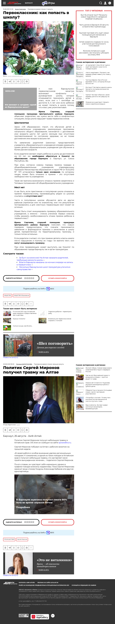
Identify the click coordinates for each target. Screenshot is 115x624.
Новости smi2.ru (10, 357)
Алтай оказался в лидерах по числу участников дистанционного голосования (94, 44)
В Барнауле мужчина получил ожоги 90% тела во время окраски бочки (41, 501)
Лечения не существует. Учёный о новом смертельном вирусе (97, 103)
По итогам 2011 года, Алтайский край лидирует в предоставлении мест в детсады (24, 313)
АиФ (18, 425)
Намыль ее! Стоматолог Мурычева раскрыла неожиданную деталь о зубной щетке (98, 384)
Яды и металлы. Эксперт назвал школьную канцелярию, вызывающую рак (97, 406)
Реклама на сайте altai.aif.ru (48, 582)
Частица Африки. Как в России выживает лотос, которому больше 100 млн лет (98, 81)
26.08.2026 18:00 (8, 364)
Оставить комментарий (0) (57, 278)
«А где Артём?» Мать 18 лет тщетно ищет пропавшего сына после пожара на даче (98, 67)
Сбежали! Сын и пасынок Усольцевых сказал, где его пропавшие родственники (99, 392)
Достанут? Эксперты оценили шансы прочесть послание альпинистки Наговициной (99, 89)
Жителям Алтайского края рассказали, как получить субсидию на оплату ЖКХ (94, 53)
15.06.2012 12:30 (8, 9)
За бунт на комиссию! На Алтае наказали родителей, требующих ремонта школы (42, 259)
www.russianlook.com (15, 76)
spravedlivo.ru (65, 443)
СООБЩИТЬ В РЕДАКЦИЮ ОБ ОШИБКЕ (84, 585)
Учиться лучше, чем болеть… (23, 326)
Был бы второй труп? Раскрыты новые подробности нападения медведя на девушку (94, 17)
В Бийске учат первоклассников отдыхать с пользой (59, 319)
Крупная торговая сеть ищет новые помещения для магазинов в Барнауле (94, 35)
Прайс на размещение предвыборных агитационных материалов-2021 (44, 585)
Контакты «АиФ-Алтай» (27, 582)
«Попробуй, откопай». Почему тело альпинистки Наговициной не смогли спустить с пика (98, 399)
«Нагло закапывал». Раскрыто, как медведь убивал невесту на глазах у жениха (98, 74)
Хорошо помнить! (19, 319)
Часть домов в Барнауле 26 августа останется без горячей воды (93, 26)
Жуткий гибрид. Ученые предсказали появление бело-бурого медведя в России (99, 369)
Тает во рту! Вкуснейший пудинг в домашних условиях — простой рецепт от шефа (97, 377)
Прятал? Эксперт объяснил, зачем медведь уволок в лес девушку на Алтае (97, 96)
